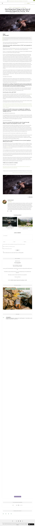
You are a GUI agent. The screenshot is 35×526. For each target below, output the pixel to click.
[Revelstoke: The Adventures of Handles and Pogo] (25, 222)
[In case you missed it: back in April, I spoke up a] (27, 396)
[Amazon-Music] (7, 514)
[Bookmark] (32, 3)
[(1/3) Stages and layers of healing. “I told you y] (27, 458)
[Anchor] (9, 514)
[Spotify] (4, 514)
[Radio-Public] (12, 514)
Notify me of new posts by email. (7, 248)
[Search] (31, 3)
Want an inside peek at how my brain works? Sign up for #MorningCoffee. (13, 252)
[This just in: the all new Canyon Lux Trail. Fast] (17, 386)
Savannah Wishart (12, 12)
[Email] (28, 3)
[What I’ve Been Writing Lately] (9, 222)
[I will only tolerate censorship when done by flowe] (7, 385)
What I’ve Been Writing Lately (10, 227)
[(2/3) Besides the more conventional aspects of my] (17, 464)
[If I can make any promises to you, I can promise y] (7, 339)
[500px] (29, 3)
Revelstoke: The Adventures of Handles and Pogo (25, 227)
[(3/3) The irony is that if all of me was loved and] (7, 459)
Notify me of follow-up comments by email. (8, 246)
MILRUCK (13, 49)
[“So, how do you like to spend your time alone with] (17, 332)
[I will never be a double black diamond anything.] (27, 338)
